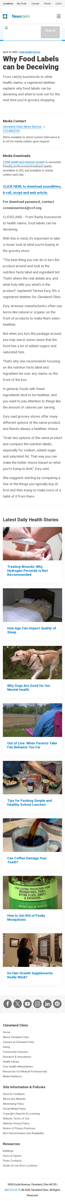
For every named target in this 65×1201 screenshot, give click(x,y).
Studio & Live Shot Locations (20, 1165)
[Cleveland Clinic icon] (5, 16)
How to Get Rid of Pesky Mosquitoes (26, 917)
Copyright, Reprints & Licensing (21, 1113)
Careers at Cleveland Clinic (18, 1042)
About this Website (14, 1099)
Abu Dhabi (22, 3)
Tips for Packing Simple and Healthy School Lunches (29, 802)
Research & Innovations (17, 1056)
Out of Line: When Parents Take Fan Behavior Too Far (32, 745)
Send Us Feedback (14, 1094)
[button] (58, 16)
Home (6, 1032)
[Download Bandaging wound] (32, 544)
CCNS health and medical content (24, 162)
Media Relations (12, 1076)
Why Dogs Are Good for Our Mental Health (28, 688)
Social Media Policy (14, 1108)
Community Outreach (15, 1052)
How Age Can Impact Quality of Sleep (31, 630)
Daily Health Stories (30, 52)
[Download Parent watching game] (32, 720)
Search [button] (50, 30)
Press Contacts (12, 1160)
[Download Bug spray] (32, 892)
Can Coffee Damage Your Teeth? (27, 860)
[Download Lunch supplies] (32, 777)
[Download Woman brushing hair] (32, 950)
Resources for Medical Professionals (25, 1071)
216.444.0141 (11, 131)
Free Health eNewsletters (18, 1066)
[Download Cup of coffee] (32, 835)
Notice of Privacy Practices (19, 1128)
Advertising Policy (13, 1103)
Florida (47, 3)
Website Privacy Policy (16, 1123)
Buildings (8, 1151)
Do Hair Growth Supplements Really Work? (30, 975)
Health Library (11, 1061)
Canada (35, 3)
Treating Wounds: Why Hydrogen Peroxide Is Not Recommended (27, 571)
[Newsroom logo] (21, 16)
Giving (6, 1047)
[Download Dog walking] (32, 663)
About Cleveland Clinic (16, 1037)
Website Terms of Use (16, 1118)
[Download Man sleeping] (32, 605)
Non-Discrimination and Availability (23, 1133)
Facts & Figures (12, 1155)
